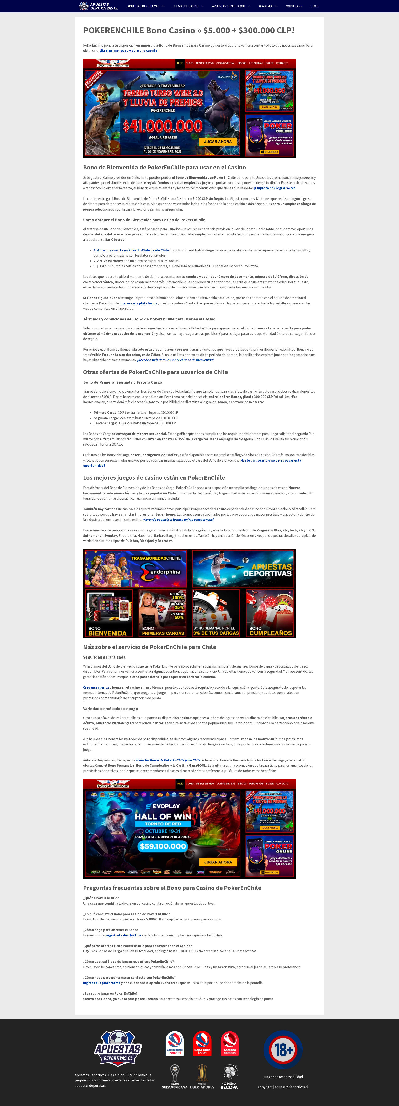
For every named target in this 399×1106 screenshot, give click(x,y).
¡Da (103, 50)
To (137, 760)
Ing (123, 303)
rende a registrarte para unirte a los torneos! (181, 519)
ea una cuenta (98, 687)
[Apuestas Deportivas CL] (99, 6)
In (84, 982)
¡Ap (145, 519)
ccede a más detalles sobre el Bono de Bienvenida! (177, 360)
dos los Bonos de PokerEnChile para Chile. (170, 760)
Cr (85, 687)
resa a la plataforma (142, 303)
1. (95, 250)
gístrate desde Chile (125, 935)
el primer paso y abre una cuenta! (132, 50)
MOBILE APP (294, 6)
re (107, 935)
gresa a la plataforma (103, 982)
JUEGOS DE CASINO (186, 6)
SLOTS (315, 6)
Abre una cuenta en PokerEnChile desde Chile (133, 250)
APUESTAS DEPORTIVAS (143, 6)
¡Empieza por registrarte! (274, 188)
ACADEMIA (265, 6)
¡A (138, 360)
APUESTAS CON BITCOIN (228, 6)
